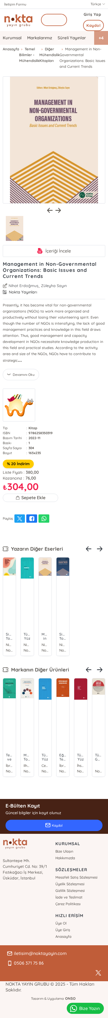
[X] (98, 972)
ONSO (70, 998)
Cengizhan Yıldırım (45, 765)
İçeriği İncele (58, 251)
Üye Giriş (62, 930)
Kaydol (93, 25)
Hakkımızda (65, 858)
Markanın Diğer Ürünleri (38, 669)
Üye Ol (60, 923)
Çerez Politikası (68, 904)
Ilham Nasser (27, 765)
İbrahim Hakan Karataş (9, 765)
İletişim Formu (15, 4)
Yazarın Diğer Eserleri (35, 549)
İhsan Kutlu (80, 765)
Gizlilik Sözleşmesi (70, 890)
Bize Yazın (89, 1008)
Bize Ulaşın (64, 851)
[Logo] (18, 19)
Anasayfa (63, 936)
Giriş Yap (92, 14)
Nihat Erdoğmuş (23, 285)
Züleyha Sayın (54, 285)
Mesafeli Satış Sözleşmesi (76, 877)
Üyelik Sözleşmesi (69, 884)
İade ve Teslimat (69, 897)
